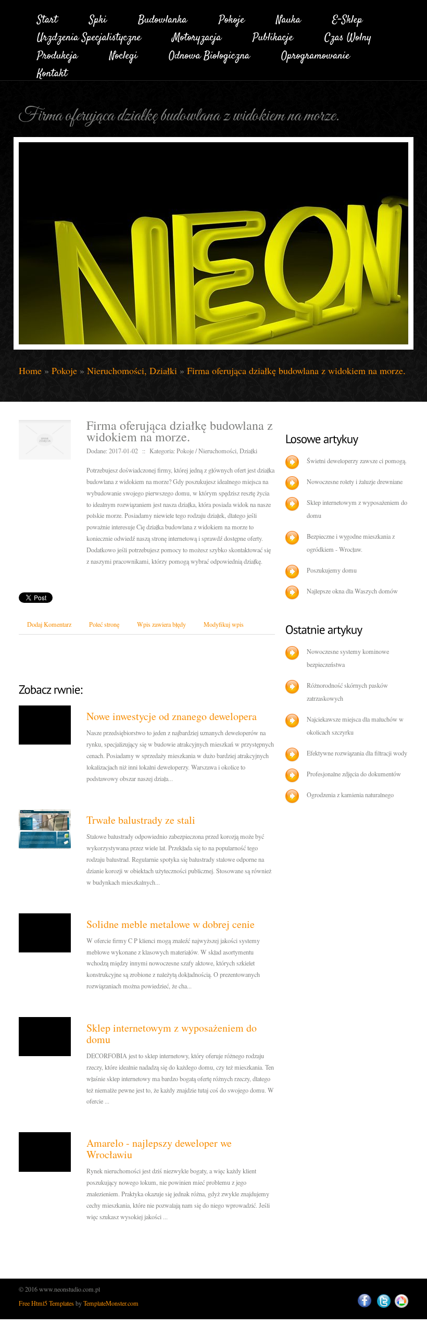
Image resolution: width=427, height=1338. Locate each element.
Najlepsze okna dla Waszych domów (352, 591)
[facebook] (364, 1301)
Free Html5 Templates (46, 1303)
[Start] (47, 18)
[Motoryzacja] (197, 36)
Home (30, 370)
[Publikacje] (273, 36)
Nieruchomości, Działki (132, 370)
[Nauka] (288, 18)
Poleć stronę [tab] (104, 624)
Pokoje (64, 370)
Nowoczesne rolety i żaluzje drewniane (355, 481)
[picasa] (401, 1301)
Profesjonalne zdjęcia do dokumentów (354, 774)
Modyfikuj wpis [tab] (224, 624)
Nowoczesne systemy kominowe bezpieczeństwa (348, 657)
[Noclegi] (123, 54)
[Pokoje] (232, 18)
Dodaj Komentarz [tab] (49, 624)
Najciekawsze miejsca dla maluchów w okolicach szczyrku (355, 725)
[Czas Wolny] (348, 36)
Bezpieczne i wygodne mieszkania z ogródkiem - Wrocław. (351, 542)
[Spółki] (98, 18)
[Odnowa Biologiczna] (209, 54)
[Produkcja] (57, 54)
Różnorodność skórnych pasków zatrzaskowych (347, 691)
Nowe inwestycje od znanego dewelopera (171, 716)
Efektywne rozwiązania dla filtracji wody (357, 753)
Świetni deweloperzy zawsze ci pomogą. (357, 460)
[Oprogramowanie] (315, 54)
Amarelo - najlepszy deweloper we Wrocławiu (159, 1148)
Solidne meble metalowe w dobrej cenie (170, 924)
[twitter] (384, 1301)
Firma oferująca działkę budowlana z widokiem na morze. (296, 370)
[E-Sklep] (347, 18)
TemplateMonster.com (111, 1303)
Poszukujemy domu (332, 570)
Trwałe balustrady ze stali (140, 820)
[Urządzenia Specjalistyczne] (89, 36)
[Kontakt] (52, 72)
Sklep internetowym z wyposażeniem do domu (171, 1033)
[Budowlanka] (162, 18)
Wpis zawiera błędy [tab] (161, 624)
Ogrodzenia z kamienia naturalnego (350, 794)
